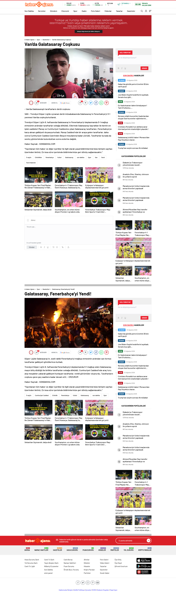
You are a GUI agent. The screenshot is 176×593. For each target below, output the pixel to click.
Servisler (42, 11)
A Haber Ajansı (29, 40)
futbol (59, 157)
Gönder (32, 247)
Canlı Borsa (68, 560)
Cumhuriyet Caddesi (42, 395)
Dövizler (87, 563)
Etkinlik (54, 395)
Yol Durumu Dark (31, 563)
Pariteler (115, 549)
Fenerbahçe (50, 157)
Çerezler (88, 590)
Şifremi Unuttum (121, 566)
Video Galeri (104, 563)
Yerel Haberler (31, 163)
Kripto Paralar (144, 549)
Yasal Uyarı (113, 590)
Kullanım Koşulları (103, 590)
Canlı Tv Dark (49, 560)
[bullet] (57, 247)
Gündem (53, 11)
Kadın (84, 11)
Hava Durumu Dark (32, 560)
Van (96, 157)
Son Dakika (29, 11)
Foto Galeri (95, 11)
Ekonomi (65, 11)
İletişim (70, 590)
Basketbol (46, 40)
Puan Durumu (88, 549)
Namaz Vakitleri (41, 549)
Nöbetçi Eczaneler (51, 566)
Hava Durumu (72, 549)
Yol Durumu (129, 549)
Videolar (108, 11)
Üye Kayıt (118, 563)
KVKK (94, 590)
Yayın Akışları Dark (51, 563)
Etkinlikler (38, 157)
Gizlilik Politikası (79, 590)
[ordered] (53, 247)
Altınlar (87, 560)
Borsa (27, 549)
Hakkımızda (63, 590)
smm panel (48, 573)
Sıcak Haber (104, 573)
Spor (75, 11)
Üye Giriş (118, 560)
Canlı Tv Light (30, 566)
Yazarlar (119, 11)
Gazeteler (131, 11)
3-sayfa (28, 157)
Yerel (103, 157)
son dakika (80, 157)
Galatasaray (69, 157)
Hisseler (102, 549)
